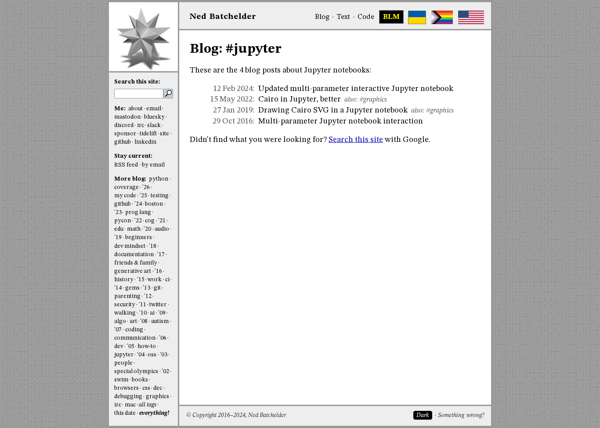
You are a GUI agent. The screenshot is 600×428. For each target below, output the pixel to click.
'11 (142, 305)
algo (120, 321)
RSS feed (126, 165)
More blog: (131, 179)
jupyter (124, 355)
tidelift (148, 134)
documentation (134, 255)
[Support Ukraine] (417, 17)
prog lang (138, 212)
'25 (143, 196)
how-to (146, 346)
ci (167, 280)
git (157, 288)
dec (157, 388)
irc (140, 125)
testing (160, 196)
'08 (144, 321)
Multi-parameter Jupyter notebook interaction (340, 121)
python (158, 179)
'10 (143, 313)
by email (153, 165)
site (164, 134)
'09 (162, 313)
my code (125, 196)
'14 (118, 288)
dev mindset (129, 246)
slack (154, 125)
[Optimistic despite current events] (471, 17)
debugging (128, 396)
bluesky (154, 117)
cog (150, 221)
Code (366, 17)
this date (125, 413)
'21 (162, 221)
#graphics (373, 99)
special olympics (136, 371)
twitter (157, 305)
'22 (138, 221)
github (122, 142)
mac (130, 405)
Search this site (356, 140)
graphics (157, 396)
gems (132, 288)
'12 (148, 296)
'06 (162, 338)
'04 (141, 355)
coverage (126, 187)
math (134, 229)
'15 (141, 280)
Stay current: (133, 156)
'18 (152, 246)
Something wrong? (461, 415)
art (133, 321)
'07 (118, 330)
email (153, 109)
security (124, 305)
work (155, 280)
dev (118, 346)
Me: (120, 109)
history (124, 280)
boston (154, 204)
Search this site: (137, 82)
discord (124, 125)
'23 (118, 212)
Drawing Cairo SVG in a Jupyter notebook (333, 110)
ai (152, 313)
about (135, 109)
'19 (118, 237)
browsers (126, 388)
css (146, 388)
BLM (391, 17)
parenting (127, 296)
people (123, 363)
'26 (146, 187)
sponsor (125, 134)
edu (118, 229)
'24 (138, 204)
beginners (138, 237)
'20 (147, 229)
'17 (161, 255)
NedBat (223, 16)
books (140, 380)
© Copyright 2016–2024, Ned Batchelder (236, 415)
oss (152, 355)
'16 (158, 271)
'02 (165, 371)
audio (162, 229)
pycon (122, 221)
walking (125, 313)
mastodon (127, 117)
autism (160, 321)
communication (134, 338)
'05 (130, 346)
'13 (146, 288)
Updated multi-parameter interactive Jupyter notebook (355, 89)
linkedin (145, 142)
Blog (322, 17)
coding (134, 330)
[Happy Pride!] (442, 17)
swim (121, 380)
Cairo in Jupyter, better (299, 99)
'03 (163, 355)
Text (343, 17)
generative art (132, 271)
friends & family (135, 263)
